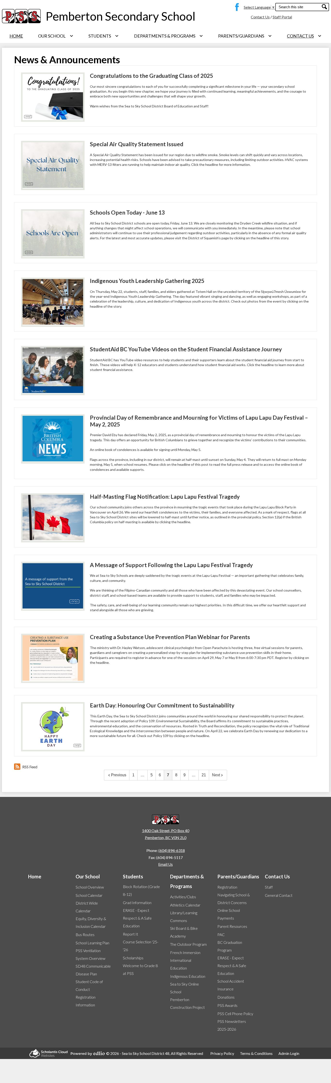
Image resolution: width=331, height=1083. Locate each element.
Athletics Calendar (185, 905)
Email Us (165, 864)
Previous (118, 775)
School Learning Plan (92, 942)
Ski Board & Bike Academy (184, 932)
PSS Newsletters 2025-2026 (231, 1025)
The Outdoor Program (188, 944)
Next (216, 775)
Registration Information (85, 1001)
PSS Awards (227, 1005)
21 (204, 775)
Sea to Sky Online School (184, 988)
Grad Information (137, 902)
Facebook (236, 7)
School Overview (90, 887)
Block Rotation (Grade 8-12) (141, 890)
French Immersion (185, 952)
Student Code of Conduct (89, 985)
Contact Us (260, 17)
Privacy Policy (222, 1053)
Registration (227, 887)
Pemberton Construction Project (187, 1003)
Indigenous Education (187, 976)
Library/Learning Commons (183, 916)
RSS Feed (29, 766)
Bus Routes (85, 934)
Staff (269, 887)
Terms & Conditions (256, 1053)
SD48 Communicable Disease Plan (93, 970)
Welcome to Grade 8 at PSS (140, 969)
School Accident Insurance (230, 985)
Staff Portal (282, 17)
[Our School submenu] (55, 36)
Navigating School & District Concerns (233, 898)
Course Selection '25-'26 (140, 945)
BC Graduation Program (229, 946)
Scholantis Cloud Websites (47, 1053)
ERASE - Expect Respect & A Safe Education (137, 918)
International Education (180, 964)
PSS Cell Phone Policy (235, 1013)
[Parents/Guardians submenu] (245, 36)
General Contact (278, 895)
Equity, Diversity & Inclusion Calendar (91, 922)
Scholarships (133, 957)
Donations (226, 997)
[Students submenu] (104, 36)
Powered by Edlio (86, 1053)
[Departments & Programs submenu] (168, 36)
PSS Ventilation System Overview (90, 954)
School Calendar (89, 895)
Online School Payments (228, 914)
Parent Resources (232, 926)
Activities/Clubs (183, 896)
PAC (221, 934)
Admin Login (288, 1053)
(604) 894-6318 (171, 850)
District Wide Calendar (87, 907)
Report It (130, 934)
